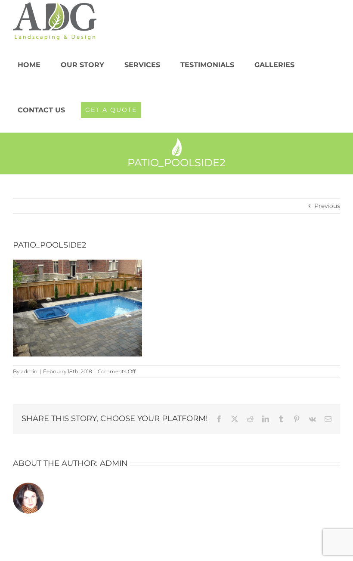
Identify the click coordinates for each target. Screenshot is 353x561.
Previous (327, 206)
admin (29, 371)
